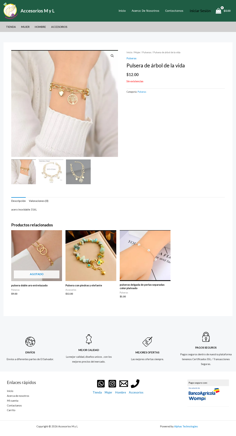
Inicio (122, 10)
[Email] (123, 383)
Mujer (25, 26)
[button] (112, 56)
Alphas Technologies (186, 426)
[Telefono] (135, 383)
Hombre (40, 26)
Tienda (11, 26)
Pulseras (146, 52)
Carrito (11, 410)
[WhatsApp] (101, 383)
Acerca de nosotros (145, 10)
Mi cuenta (12, 400)
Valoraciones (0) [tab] (38, 200)
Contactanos (174, 10)
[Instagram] (112, 383)
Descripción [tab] (18, 200)
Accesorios (59, 26)
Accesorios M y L (38, 10)
